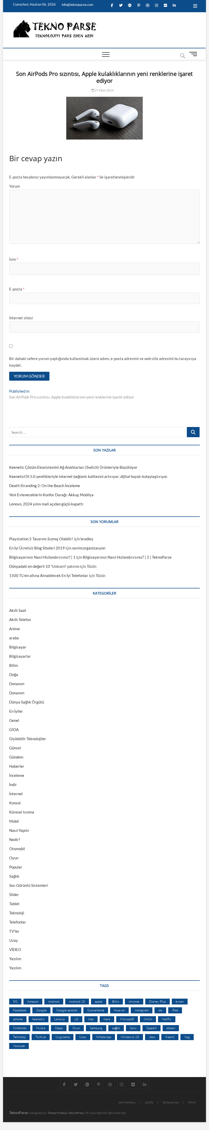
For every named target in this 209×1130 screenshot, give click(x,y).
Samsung (96, 1028)
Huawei (119, 1010)
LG (76, 1019)
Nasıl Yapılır (19, 830)
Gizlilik (149, 1102)
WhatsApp (103, 1037)
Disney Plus (157, 1001)
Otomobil (17, 848)
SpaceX (151, 1028)
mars (106, 1019)
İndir (13, 784)
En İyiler (16, 711)
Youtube (19, 1046)
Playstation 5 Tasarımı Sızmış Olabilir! (41, 538)
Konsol (15, 803)
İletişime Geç (171, 1102)
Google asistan (66, 1010)
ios (160, 1010)
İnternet (16, 793)
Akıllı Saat (17, 610)
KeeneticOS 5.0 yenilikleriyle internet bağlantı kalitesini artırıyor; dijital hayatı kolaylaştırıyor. (88, 476)
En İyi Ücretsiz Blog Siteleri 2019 (37, 548)
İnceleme (16, 775)
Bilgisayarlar (20, 656)
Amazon (32, 1001)
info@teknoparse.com (77, 5)
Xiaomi (170, 1037)
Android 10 (77, 1001)
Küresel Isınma (21, 812)
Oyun (13, 858)
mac (91, 1019)
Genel (14, 720)
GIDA (14, 729)
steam (170, 1028)
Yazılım (15, 958)
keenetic (38, 1019)
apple (98, 1001)
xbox (152, 1037)
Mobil (14, 821)
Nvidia (40, 1028)
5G (15, 1001)
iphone (18, 1019)
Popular (15, 867)
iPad (175, 1010)
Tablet (14, 903)
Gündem (16, 757)
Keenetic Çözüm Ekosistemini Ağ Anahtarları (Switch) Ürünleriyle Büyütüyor (73, 467)
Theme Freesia (57, 1113)
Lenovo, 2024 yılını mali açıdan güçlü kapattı (46, 504)
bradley (87, 538)
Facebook (20, 1010)
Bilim (13, 665)
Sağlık (14, 876)
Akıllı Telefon (20, 619)
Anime (14, 628)
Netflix (167, 1019)
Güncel (15, 748)
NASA (148, 1019)
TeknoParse (18, 1112)
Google (41, 1010)
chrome (134, 1001)
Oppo (59, 1028)
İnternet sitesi (21, 317)
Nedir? (14, 839)
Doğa (13, 674)
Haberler (16, 766)
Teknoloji (16, 913)
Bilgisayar (17, 647)
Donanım (16, 683)
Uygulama (63, 1037)
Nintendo (20, 1028)
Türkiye (40, 1037)
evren (180, 1001)
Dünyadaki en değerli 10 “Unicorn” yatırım (44, 566)
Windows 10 (130, 1037)
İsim (13, 259)
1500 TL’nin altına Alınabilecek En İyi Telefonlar (48, 575)
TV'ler (14, 931)
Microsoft (127, 1019)
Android (53, 1001)
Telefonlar (17, 922)
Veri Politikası (127, 1102)
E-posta (16, 289)
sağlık (116, 1028)
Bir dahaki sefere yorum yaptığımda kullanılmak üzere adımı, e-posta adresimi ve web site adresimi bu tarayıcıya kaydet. (102, 361)
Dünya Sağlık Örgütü (26, 702)
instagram (142, 1010)
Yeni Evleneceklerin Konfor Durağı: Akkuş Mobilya (51, 494)
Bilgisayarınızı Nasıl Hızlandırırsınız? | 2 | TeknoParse (127, 557)
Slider (14, 894)
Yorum (14, 186)
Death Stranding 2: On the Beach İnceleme (44, 485)
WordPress (76, 1113)
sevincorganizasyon (88, 548)
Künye (192, 1102)
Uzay (13, 940)
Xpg (187, 1037)
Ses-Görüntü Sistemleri (28, 885)
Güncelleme (95, 1010)
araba (14, 638)
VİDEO (15, 949)
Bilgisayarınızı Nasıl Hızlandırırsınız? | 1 (42, 557)
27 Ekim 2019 (104, 90)
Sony (133, 1028)
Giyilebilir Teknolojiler (27, 738)
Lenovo (59, 1019)
